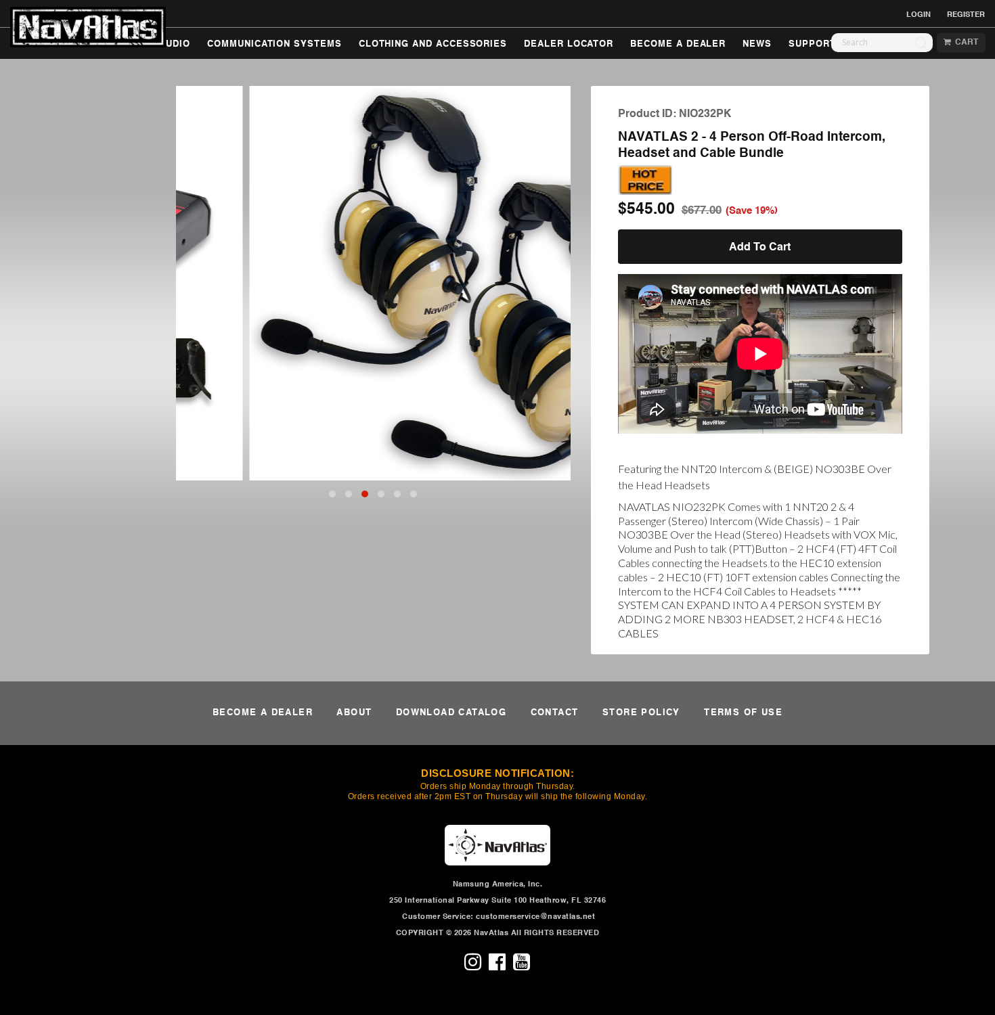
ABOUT (354, 712)
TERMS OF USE (743, 712)
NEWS (757, 44)
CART (964, 43)
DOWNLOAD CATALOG (451, 712)
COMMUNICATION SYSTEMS (274, 44)
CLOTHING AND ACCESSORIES (433, 44)
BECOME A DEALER (678, 44)
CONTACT (555, 712)
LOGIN (918, 15)
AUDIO (174, 44)
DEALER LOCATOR (568, 44)
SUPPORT (812, 44)
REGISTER (966, 15)
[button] (332, 494)
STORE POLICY (641, 712)
